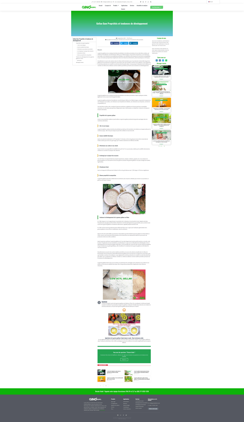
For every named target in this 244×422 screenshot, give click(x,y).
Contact (123, 9)
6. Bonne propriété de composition (84, 55)
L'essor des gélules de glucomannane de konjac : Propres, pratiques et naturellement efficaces (141, 371)
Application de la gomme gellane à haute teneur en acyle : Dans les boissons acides (124, 338)
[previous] (100, 385)
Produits (113, 399)
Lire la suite (102, 410)
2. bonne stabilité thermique (83, 47)
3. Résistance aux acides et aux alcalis (85, 49)
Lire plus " (161, 79)
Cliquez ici (124, 359)
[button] (115, 43)
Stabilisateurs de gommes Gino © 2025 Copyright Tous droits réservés (122, 418)
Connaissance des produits (136, 39)
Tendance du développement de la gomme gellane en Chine (85, 57)
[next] (106, 385)
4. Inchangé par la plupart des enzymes (85, 51)
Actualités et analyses (142, 5)
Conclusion (79, 60)
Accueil (100, 5)
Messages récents (79, 62)
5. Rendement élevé (81, 53)
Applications (124, 5)
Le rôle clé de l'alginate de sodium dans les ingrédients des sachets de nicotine (114, 371)
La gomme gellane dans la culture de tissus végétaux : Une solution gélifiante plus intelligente (142, 378)
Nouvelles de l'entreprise (112, 39)
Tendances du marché (124, 39)
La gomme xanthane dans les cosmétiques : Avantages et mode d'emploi (161, 141)
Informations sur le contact (152, 399)
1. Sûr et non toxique (81, 45)
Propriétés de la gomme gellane (82, 43)
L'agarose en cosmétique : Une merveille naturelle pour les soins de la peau (115, 378)
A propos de (108, 5)
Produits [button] (115, 5)
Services (132, 5)
